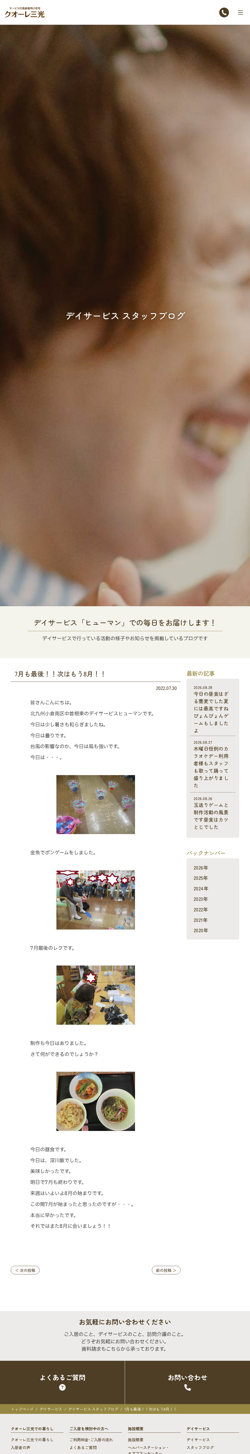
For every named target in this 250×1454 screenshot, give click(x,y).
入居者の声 (20, 1447)
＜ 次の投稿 (25, 1270)
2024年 (201, 888)
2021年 (201, 919)
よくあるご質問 (83, 1447)
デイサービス (51, 1409)
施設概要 (136, 1439)
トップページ (22, 1409)
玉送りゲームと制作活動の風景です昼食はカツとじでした (211, 812)
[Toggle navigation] (240, 12)
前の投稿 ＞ (166, 1270)
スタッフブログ (200, 1447)
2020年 (201, 930)
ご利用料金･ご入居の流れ (91, 1439)
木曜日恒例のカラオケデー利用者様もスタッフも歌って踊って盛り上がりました (211, 764)
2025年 (201, 877)
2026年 (201, 867)
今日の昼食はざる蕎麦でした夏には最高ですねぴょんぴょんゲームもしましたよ (211, 709)
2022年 (201, 909)
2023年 (201, 898)
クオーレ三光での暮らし (32, 1439)
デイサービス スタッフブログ (93, 1409)
